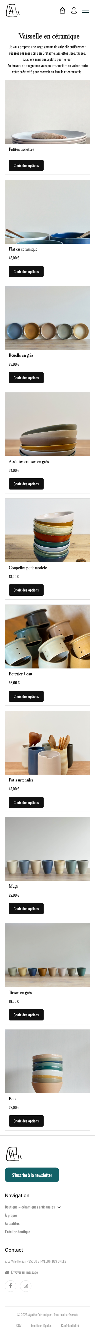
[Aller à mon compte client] (71, 10)
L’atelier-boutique (17, 1231)
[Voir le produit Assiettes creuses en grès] (47, 424)
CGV (18, 1325)
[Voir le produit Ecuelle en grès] (47, 318)
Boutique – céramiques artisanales (30, 1206)
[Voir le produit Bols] (47, 1061)
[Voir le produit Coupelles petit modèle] (47, 530)
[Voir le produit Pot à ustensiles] (47, 743)
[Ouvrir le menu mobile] (85, 11)
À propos (11, 1215)
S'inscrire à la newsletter (32, 1175)
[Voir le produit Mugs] (47, 849)
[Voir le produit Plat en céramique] (47, 212)
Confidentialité (70, 1325)
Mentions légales (41, 1325)
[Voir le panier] (62, 10)
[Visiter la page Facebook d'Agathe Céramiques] (10, 1286)
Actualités (12, 1223)
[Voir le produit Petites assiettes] (47, 112)
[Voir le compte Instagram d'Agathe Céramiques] (25, 1286)
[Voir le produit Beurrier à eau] (47, 636)
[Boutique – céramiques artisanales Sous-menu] (59, 1207)
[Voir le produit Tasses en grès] (47, 955)
